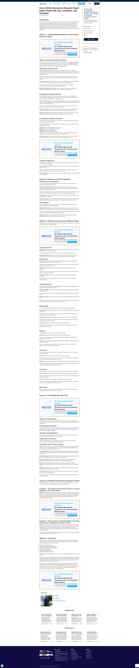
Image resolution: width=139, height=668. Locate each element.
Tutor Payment (89, 658)
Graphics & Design (74, 654)
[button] (83, 51)
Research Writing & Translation (76, 657)
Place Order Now (72, 54)
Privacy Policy (88, 654)
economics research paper (62, 63)
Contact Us (74, 3)
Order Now (81, 3)
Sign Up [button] (89, 3)
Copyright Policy (89, 651)
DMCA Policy (88, 652)
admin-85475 (55, 595)
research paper (66, 21)
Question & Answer (56, 3)
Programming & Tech (75, 655)
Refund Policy (88, 655)
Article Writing (73, 651)
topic (61, 97)
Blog (69, 3)
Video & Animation (74, 658)
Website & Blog (74, 659)
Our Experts (64, 3)
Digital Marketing (74, 653)
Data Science (73, 652)
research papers (42, 484)
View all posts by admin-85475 (59, 600)
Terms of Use (88, 657)
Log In (97, 3)
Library (50, 3)
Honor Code (88, 653)
